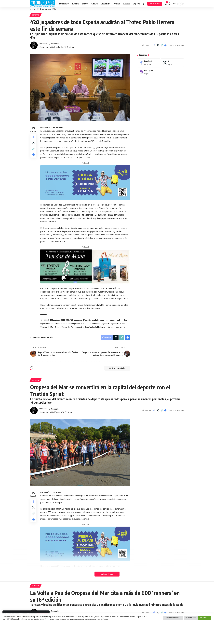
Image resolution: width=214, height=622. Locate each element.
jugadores (115, 323)
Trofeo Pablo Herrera (98, 327)
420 (67, 320)
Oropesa (123, 323)
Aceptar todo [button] (204, 618)
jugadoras (106, 323)
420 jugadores (76, 320)
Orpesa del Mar (67, 327)
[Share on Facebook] (154, 45)
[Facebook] (149, 62)
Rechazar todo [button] (191, 618)
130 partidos (55, 320)
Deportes (123, 320)
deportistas (45, 323)
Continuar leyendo (107, 574)
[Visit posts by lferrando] (34, 45)
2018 (63, 320)
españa (85, 323)
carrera (115, 320)
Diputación (55, 323)
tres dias (84, 327)
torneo (77, 327)
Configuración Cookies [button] (172, 618)
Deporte (35, 15)
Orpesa (57, 327)
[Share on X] (158, 45)
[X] (172, 62)
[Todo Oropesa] (42, 3)
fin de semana (95, 323)
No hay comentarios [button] (118, 368)
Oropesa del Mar (47, 327)
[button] (143, 3)
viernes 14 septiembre (116, 327)
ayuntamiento (105, 320)
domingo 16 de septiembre (71, 323)
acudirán (95, 320)
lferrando (43, 43)
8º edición (87, 320)
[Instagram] (149, 72)
